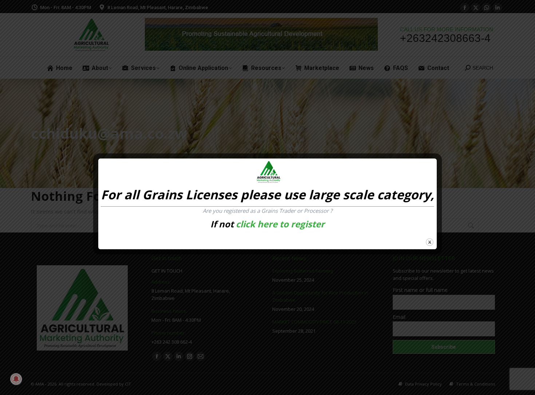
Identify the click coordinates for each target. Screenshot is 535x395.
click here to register (280, 224)
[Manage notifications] (16, 379)
